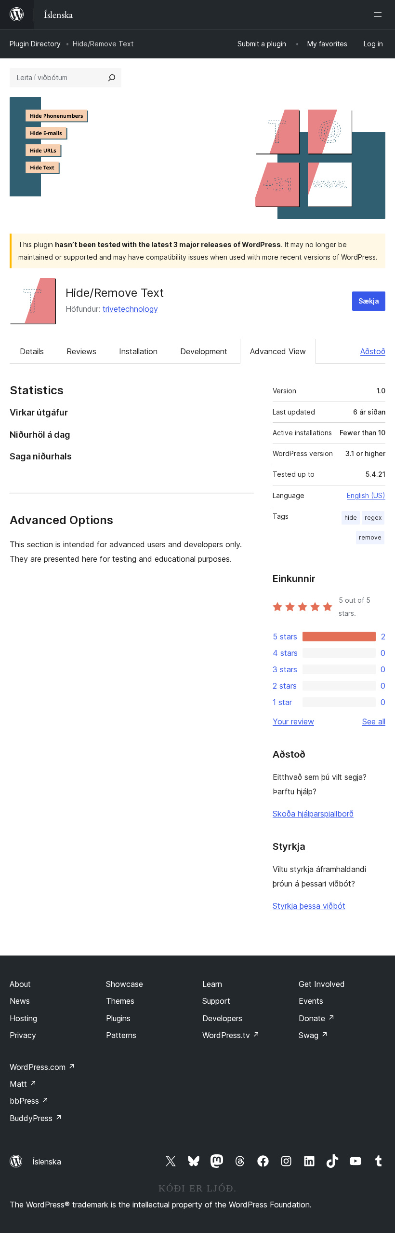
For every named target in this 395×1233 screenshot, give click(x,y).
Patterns (121, 1035)
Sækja (368, 301)
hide (350, 517)
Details (32, 351)
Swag (313, 1035)
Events (311, 1001)
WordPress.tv (231, 1035)
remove (370, 537)
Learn (212, 984)
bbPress (29, 1101)
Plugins (118, 1018)
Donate (317, 1018)
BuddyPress (36, 1118)
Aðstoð (372, 351)
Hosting (23, 1018)
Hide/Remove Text (115, 293)
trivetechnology (130, 309)
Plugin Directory (35, 44)
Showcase (124, 984)
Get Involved (322, 984)
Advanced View (278, 351)
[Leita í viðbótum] (111, 77)
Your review (293, 721)
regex (373, 517)
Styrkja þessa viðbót (309, 906)
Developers (222, 1018)
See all (373, 721)
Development (203, 351)
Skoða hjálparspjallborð (313, 813)
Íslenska (46, 1161)
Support (216, 1001)
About (20, 984)
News (20, 1001)
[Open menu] (379, 14)
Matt (23, 1084)
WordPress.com (42, 1067)
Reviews (81, 351)
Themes (120, 1001)
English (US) (366, 495)
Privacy (23, 1035)
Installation (138, 351)
